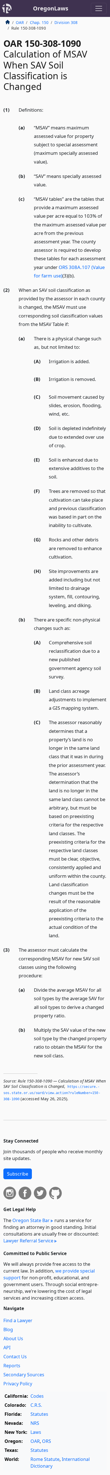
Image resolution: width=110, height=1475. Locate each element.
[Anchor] (46, 109)
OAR (20, 22)
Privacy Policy (17, 1384)
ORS (46, 1441)
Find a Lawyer (17, 1320)
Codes (37, 1396)
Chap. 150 (39, 22)
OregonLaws (50, 8)
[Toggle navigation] (99, 8)
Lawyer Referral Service (28, 1241)
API (6, 1347)
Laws (35, 1432)
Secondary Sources (23, 1375)
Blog (8, 1329)
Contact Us (15, 1356)
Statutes (39, 1414)
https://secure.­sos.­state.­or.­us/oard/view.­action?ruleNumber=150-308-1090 (51, 1093)
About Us (13, 1338)
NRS (34, 1423)
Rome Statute (45, 1459)
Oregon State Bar (31, 1220)
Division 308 (66, 22)
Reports (11, 1365)
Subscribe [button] (17, 1174)
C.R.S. (36, 1405)
